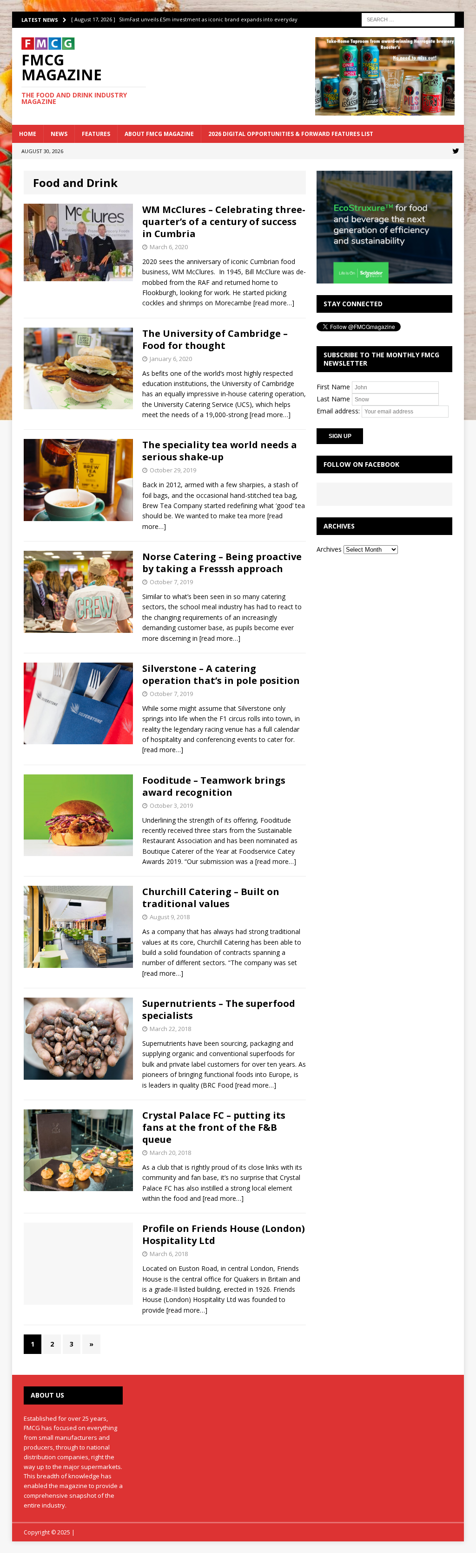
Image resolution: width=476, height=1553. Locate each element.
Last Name (333, 398)
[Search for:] (408, 18)
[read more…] (273, 302)
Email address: (339, 410)
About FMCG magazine (159, 134)
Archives (329, 549)
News (59, 134)
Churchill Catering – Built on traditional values (210, 897)
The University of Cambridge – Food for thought (215, 339)
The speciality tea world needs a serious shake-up (219, 450)
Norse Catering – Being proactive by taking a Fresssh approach (222, 562)
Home (27, 134)
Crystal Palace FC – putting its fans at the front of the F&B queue (213, 1127)
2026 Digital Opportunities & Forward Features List (290, 134)
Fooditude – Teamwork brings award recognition (213, 786)
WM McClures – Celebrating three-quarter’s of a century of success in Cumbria (223, 221)
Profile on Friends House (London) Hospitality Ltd (223, 1234)
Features (96, 134)
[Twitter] (456, 151)
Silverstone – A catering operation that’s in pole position (221, 674)
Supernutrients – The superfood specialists (218, 1009)
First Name (333, 386)
